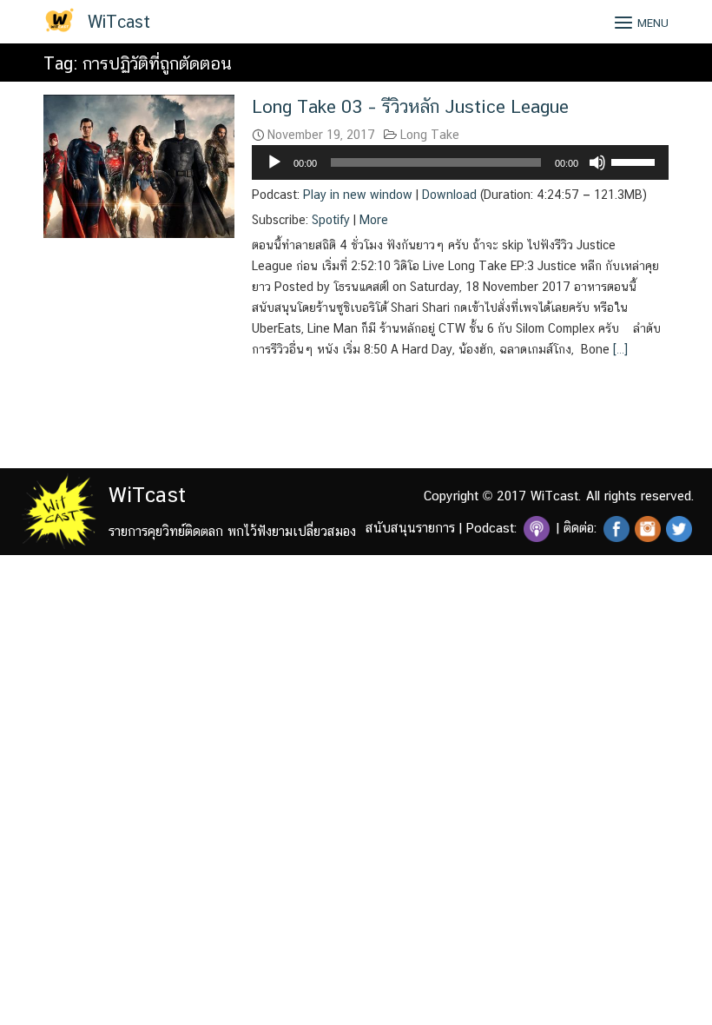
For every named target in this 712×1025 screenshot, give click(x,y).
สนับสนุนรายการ (410, 527)
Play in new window (357, 195)
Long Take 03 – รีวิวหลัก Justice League (410, 106)
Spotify (331, 220)
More (373, 220)
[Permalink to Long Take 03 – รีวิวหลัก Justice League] (138, 164)
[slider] (635, 160)
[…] (619, 349)
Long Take (429, 135)
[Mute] (597, 162)
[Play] (274, 162)
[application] (460, 162)
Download (449, 195)
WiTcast (119, 21)
